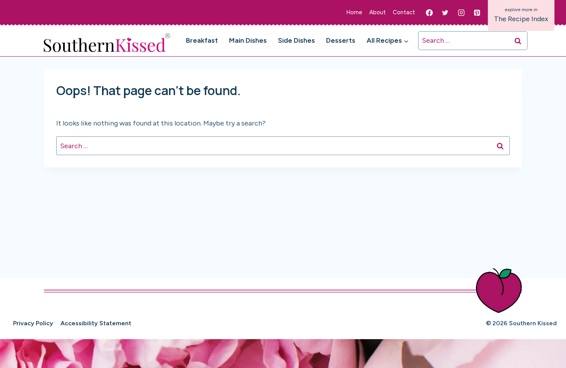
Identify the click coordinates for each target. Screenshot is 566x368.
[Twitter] (445, 13)
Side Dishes (296, 40)
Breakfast (202, 40)
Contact (404, 12)
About (377, 12)
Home (354, 12)
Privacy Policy (33, 323)
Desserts (340, 40)
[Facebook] (429, 13)
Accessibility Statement (95, 323)
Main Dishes (248, 40)
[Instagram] (461, 13)
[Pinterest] (477, 13)
